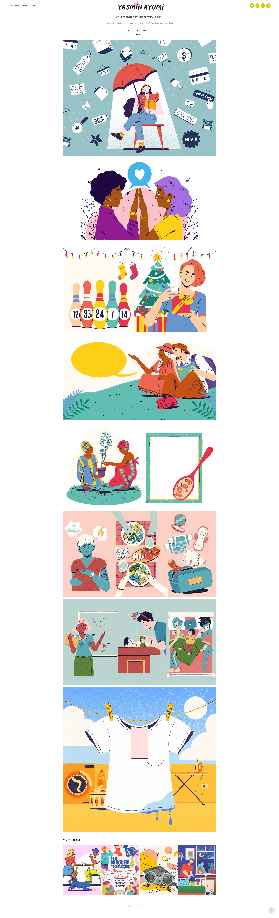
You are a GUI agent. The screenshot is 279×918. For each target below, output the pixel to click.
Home (10, 5)
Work (25, 5)
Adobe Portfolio (144, 906)
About (17, 5)
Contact (33, 5)
